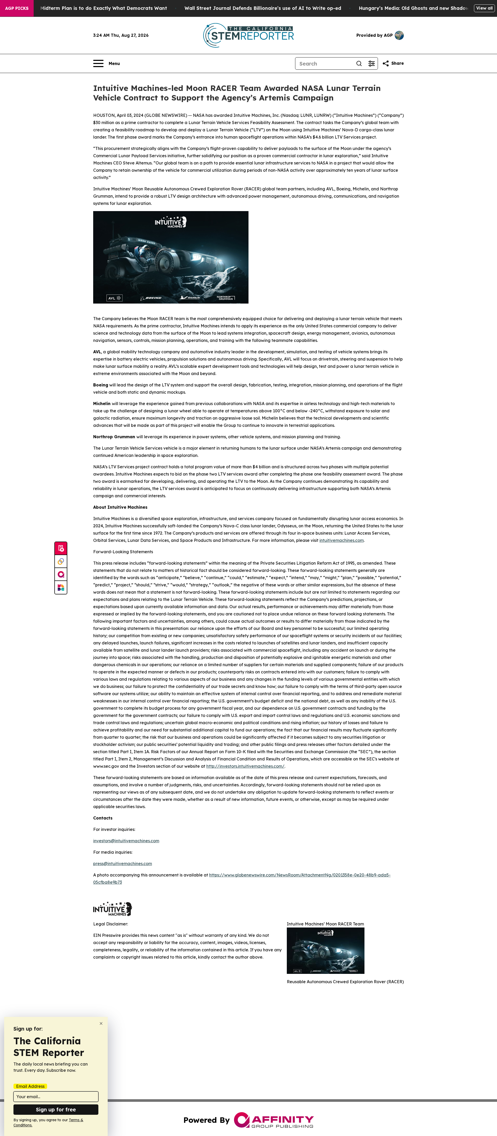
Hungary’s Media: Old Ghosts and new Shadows (415, 8)
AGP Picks (16, 8)
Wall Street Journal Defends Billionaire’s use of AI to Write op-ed (263, 8)
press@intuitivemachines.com (122, 863)
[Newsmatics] (61, 587)
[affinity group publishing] (61, 574)
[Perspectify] (61, 561)
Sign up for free (56, 1109)
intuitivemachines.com (341, 540)
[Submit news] (61, 548)
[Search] (359, 63)
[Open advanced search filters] (371, 63)
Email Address (30, 1086)
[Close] (101, 1023)
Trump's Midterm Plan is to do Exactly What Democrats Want (93, 8)
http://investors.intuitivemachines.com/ (245, 766)
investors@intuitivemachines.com (126, 840)
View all (484, 8)
